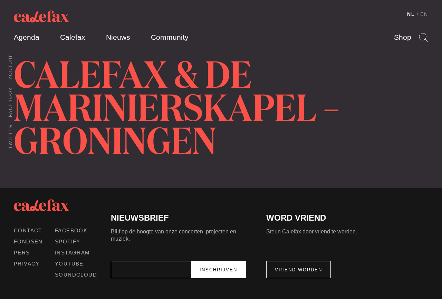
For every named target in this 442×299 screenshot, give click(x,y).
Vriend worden (298, 269)
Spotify (67, 241)
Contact (28, 230)
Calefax (72, 37)
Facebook (10, 102)
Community (170, 37)
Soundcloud (76, 275)
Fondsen (28, 241)
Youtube (10, 66)
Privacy (27, 264)
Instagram (72, 252)
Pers (22, 252)
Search (423, 37)
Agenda (26, 37)
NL (411, 14)
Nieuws (118, 37)
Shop (402, 37)
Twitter (10, 136)
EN (424, 14)
